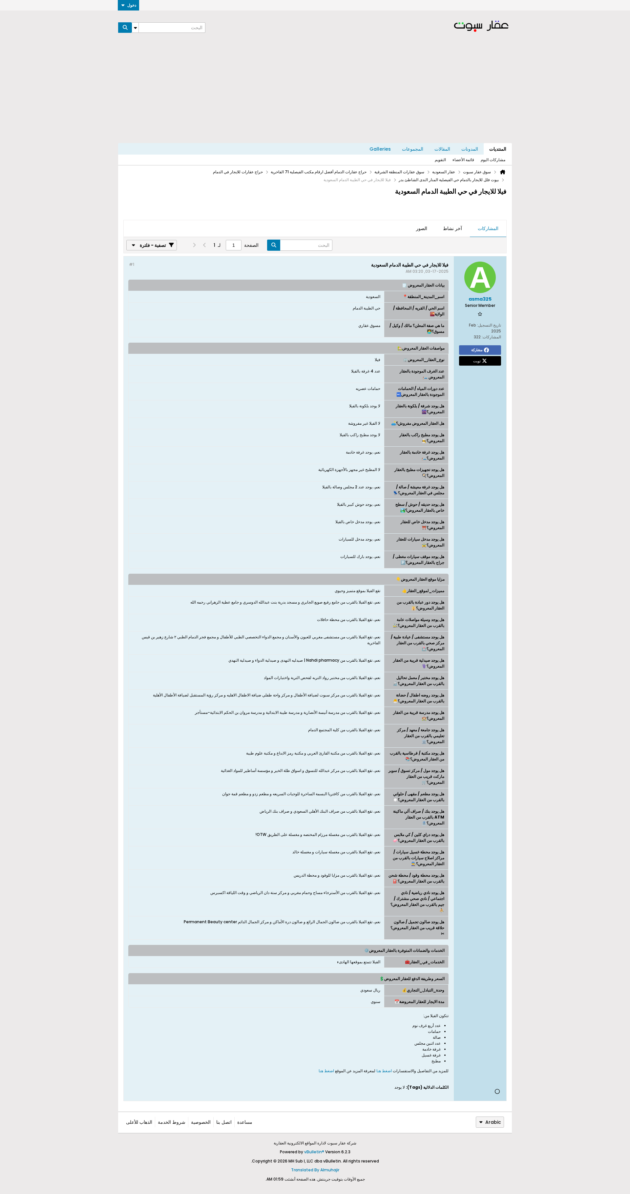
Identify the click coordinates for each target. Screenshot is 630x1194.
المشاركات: (491, 337)
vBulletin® (314, 1152)
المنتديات (497, 149)
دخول (131, 5)
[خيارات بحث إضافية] (135, 27)
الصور (421, 228)
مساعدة (244, 1122)
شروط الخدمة (171, 1122)
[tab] (488, 228)
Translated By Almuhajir (315, 1170)
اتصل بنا (224, 1122)
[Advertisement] (315, 94)
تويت (477, 360)
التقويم (440, 159)
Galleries (380, 149)
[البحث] (125, 27)
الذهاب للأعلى (139, 1122)
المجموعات (412, 149)
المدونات (469, 149)
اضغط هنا (384, 1071)
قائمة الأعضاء (463, 159)
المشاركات (488, 228)
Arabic (493, 1122)
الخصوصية (201, 1122)
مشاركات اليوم (493, 159)
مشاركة (477, 350)
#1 (131, 264)
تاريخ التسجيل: (489, 325)
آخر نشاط (452, 228)
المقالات (442, 149)
